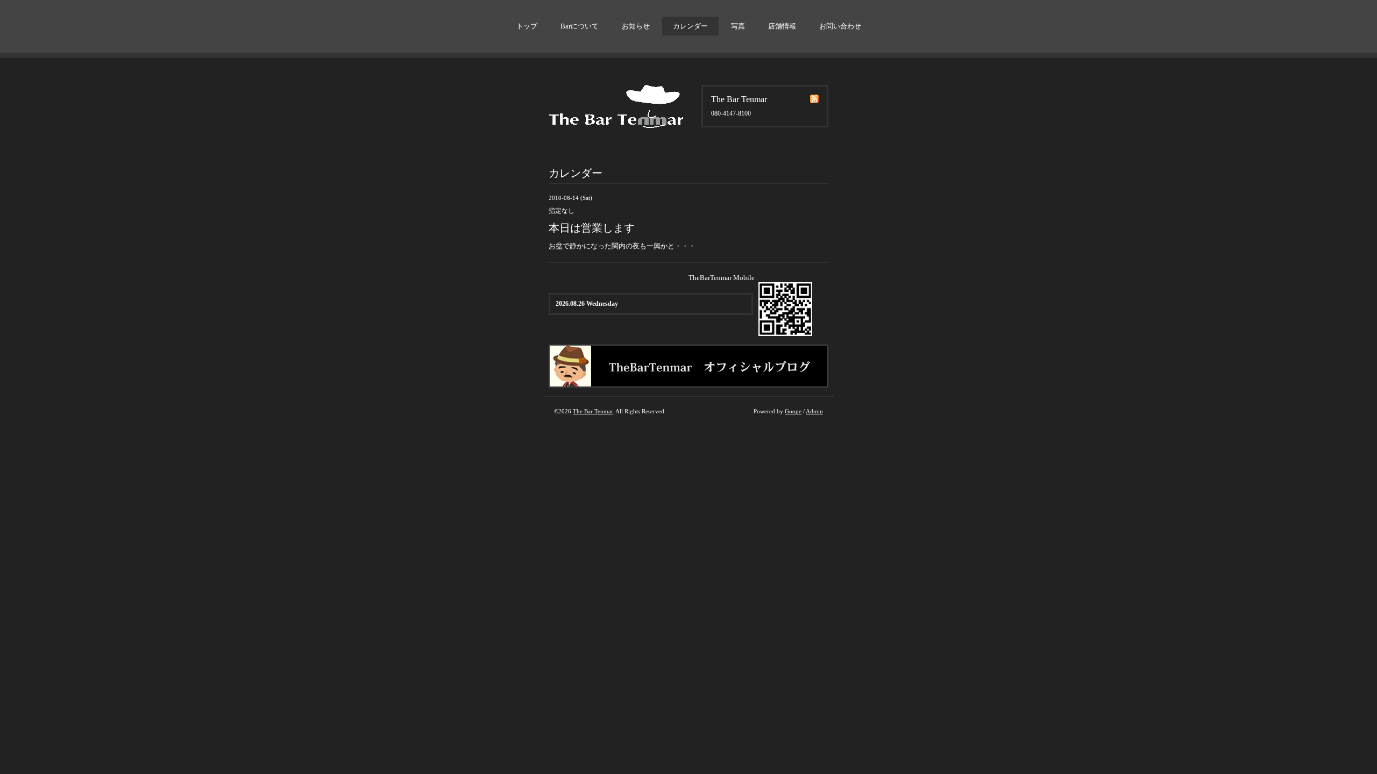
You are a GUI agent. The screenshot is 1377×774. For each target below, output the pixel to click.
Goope (793, 411)
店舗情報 (782, 26)
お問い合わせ (840, 26)
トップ (526, 26)
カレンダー (690, 26)
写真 (738, 26)
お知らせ (636, 26)
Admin (814, 411)
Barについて (579, 26)
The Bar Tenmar (593, 411)
